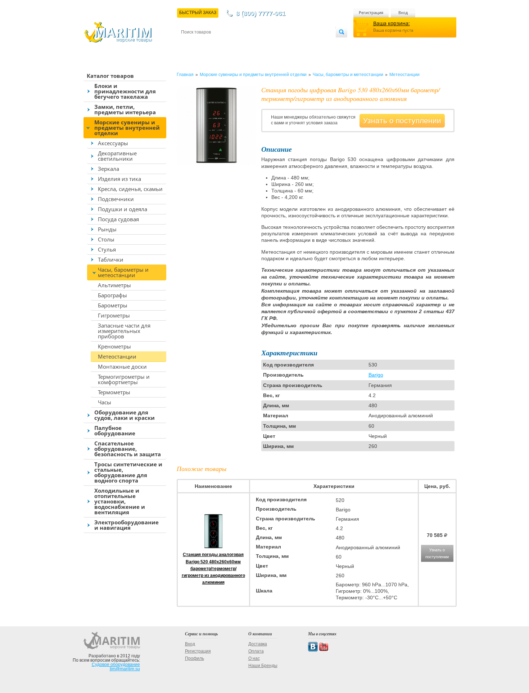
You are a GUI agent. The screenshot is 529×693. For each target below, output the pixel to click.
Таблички (110, 259)
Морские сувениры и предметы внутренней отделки (127, 128)
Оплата (240, 44)
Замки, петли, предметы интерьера (125, 109)
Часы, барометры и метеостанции (123, 272)
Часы (104, 402)
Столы (106, 239)
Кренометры (114, 346)
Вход (403, 12)
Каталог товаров (110, 75)
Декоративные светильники (117, 156)
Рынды (107, 229)
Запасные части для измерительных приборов (124, 331)
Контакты (189, 44)
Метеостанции (117, 356)
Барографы (112, 295)
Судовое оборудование (116, 664)
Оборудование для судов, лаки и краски (124, 415)
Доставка (216, 44)
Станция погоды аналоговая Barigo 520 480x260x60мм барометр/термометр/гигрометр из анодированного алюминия (213, 568)
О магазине (267, 44)
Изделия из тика (119, 178)
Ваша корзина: (391, 23)
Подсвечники (116, 199)
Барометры (112, 305)
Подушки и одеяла (122, 209)
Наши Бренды (262, 665)
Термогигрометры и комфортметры (124, 379)
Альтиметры (114, 285)
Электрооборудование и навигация (126, 525)
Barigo (376, 375)
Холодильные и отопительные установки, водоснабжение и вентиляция (119, 501)
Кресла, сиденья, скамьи (130, 188)
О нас (254, 658)
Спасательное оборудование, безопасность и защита (127, 449)
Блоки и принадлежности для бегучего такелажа (125, 91)
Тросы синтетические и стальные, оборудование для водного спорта (128, 472)
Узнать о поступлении (402, 120)
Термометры (114, 392)
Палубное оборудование (114, 430)
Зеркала (108, 168)
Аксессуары (113, 143)
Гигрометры (114, 315)
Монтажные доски (122, 366)
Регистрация (371, 12)
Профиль (194, 658)
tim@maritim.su (125, 668)
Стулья (107, 249)
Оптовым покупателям (314, 44)
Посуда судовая (118, 219)
